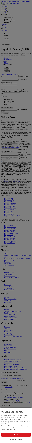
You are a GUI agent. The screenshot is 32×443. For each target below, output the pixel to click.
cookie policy (12, 430)
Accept (16, 435)
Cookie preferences (16, 439)
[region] (16, 425)
